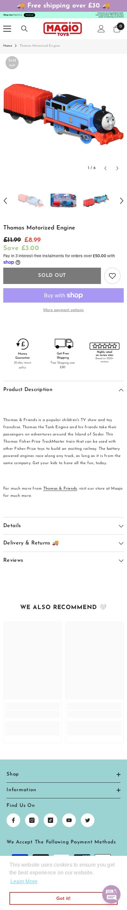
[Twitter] (87, 820)
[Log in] (101, 28)
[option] (63, 114)
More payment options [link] (63, 310)
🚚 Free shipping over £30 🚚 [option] (63, 6)
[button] (105, 168)
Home (7, 46)
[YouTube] (69, 820)
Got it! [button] (63, 898)
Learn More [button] (23, 881)
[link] (32, 714)
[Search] (24, 29)
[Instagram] (32, 820)
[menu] (7, 29)
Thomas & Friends (60, 489)
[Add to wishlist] (112, 276)
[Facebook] (13, 820)
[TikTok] (50, 820)
